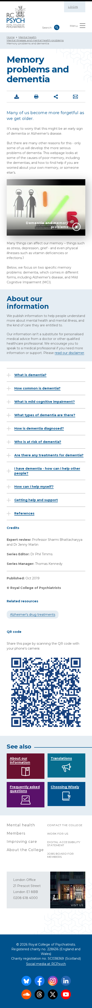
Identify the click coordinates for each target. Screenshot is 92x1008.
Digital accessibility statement (63, 843)
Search (56, 27)
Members (16, 833)
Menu (74, 25)
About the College (25, 850)
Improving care (22, 841)
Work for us (57, 833)
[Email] (75, 96)
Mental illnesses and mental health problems (35, 40)
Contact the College (65, 825)
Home (11, 37)
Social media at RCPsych (46, 964)
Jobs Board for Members (60, 855)
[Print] (36, 96)
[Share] (56, 96)
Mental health (27, 37)
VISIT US (77, 905)
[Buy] (16, 96)
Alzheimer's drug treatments (32, 615)
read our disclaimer (69, 353)
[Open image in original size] (16, 17)
